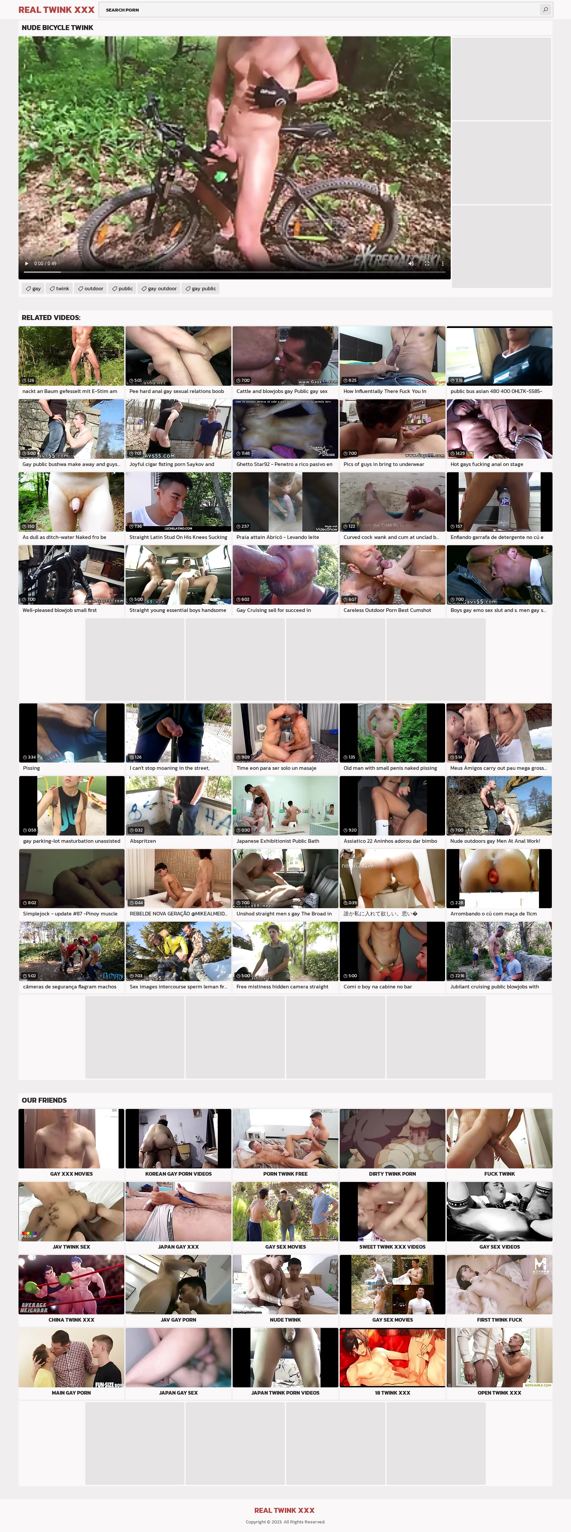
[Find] (545, 9)
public (126, 288)
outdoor (94, 288)
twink (62, 288)
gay (36, 288)
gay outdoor (162, 288)
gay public (204, 288)
